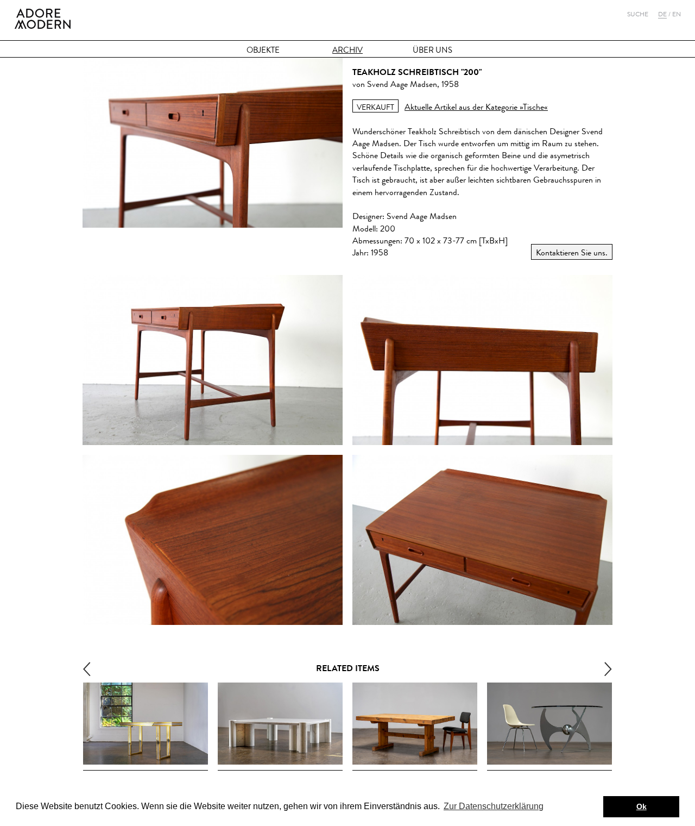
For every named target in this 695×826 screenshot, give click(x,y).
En (676, 14)
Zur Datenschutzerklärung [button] (494, 806)
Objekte (263, 50)
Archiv (347, 50)
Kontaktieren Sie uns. (572, 252)
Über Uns (432, 50)
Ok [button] (641, 806)
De (662, 14)
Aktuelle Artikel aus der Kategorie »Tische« (476, 107)
